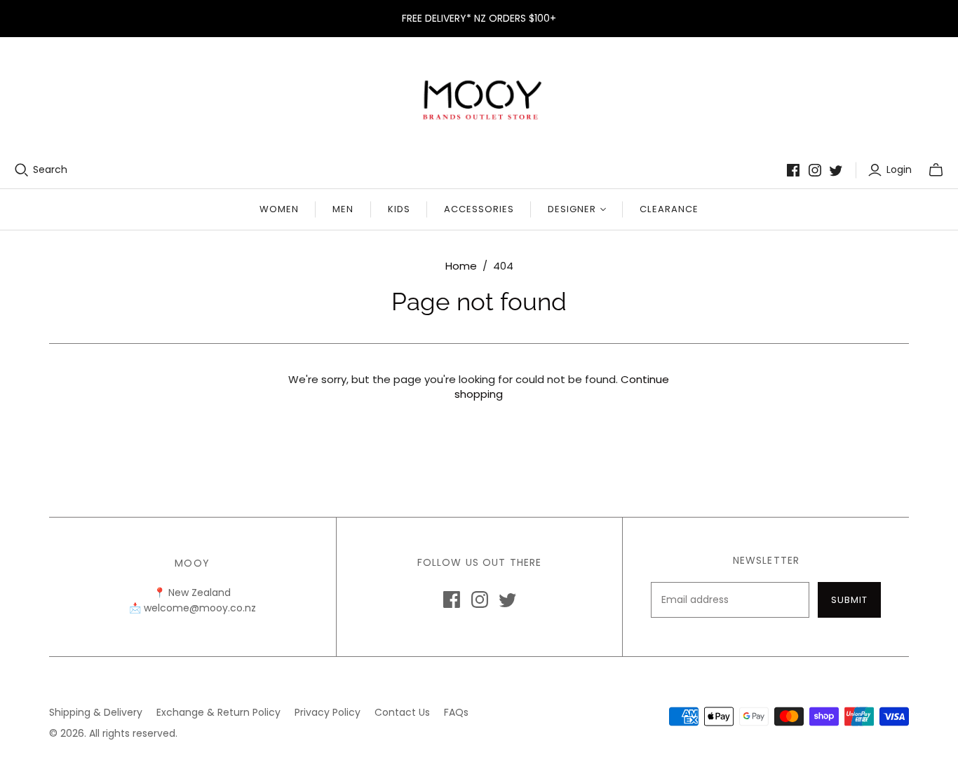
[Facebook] (793, 170)
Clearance (669, 209)
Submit (849, 600)
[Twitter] (836, 170)
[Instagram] (815, 170)
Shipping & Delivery (95, 712)
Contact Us (402, 712)
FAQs (456, 712)
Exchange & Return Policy (218, 712)
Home (461, 265)
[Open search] (22, 170)
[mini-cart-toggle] (935, 170)
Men (342, 209)
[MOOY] (479, 99)
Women (279, 209)
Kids (399, 209)
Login (899, 169)
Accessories (479, 209)
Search (50, 169)
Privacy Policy (327, 712)
